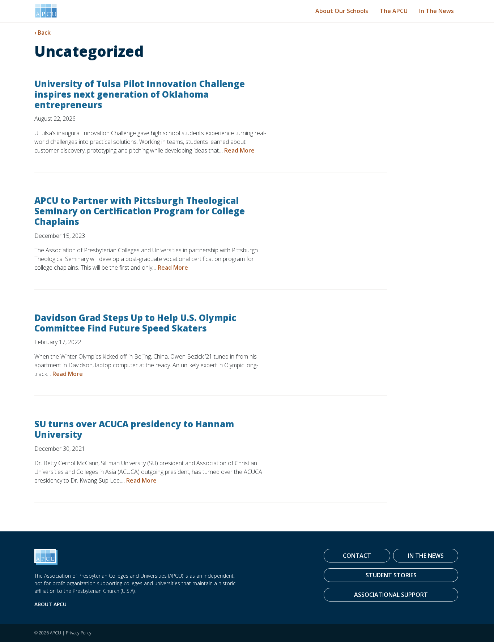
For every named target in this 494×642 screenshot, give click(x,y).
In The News (436, 11)
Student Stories (391, 575)
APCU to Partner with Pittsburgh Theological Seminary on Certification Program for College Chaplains (139, 210)
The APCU (394, 11)
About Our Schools (341, 11)
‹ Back (42, 33)
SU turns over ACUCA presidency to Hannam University (134, 429)
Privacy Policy (78, 633)
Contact (357, 556)
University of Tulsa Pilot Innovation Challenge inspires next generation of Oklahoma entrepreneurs (139, 94)
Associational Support (391, 595)
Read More (239, 150)
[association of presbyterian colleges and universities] (46, 11)
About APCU (50, 604)
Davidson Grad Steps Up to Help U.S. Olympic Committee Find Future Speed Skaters (135, 323)
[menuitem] (342, 10)
